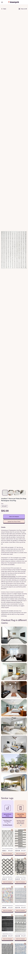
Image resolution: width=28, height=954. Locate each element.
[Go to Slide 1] (5, 492)
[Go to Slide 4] (23, 493)
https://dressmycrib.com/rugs (8, 576)
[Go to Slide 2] (11, 493)
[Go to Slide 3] (17, 493)
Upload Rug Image (20, 815)
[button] (14, 249)
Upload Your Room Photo (14, 521)
